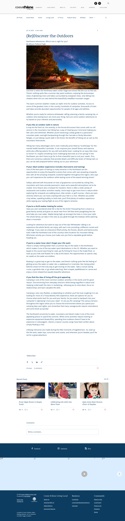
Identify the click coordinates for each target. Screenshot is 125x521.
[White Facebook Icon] (32, 448)
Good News (30, 17)
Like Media (27, 496)
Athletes (83, 17)
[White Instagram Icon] (58, 448)
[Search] (108, 3)
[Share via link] (42, 362)
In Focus (60, 17)
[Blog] (86, 448)
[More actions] (97, 30)
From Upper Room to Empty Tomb (30, 403)
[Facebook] (95, 3)
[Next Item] (119, 474)
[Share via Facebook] (27, 362)
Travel (40, 17)
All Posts (19, 17)
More (91, 17)
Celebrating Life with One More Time (61, 403)
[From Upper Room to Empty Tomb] (31, 390)
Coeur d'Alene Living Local (28, 494)
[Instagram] (99, 3)
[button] (40, 7)
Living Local (50, 17)
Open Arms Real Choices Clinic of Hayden (92, 403)
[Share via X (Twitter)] (32, 362)
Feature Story (71, 17)
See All (106, 379)
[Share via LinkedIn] (37, 362)
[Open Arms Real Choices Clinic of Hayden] (94, 390)
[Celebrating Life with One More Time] (62, 391)
